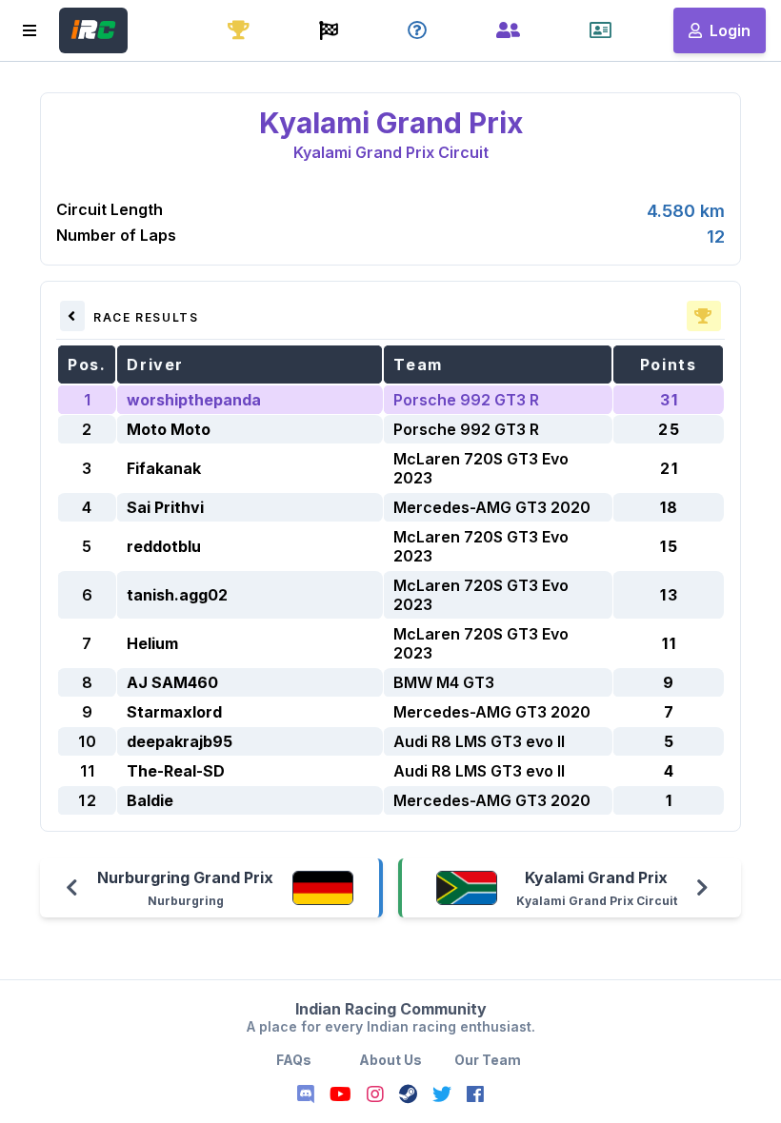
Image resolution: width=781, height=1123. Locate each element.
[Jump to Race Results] (72, 316)
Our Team (487, 1060)
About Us (390, 1060)
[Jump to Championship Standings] (704, 316)
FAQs (293, 1060)
